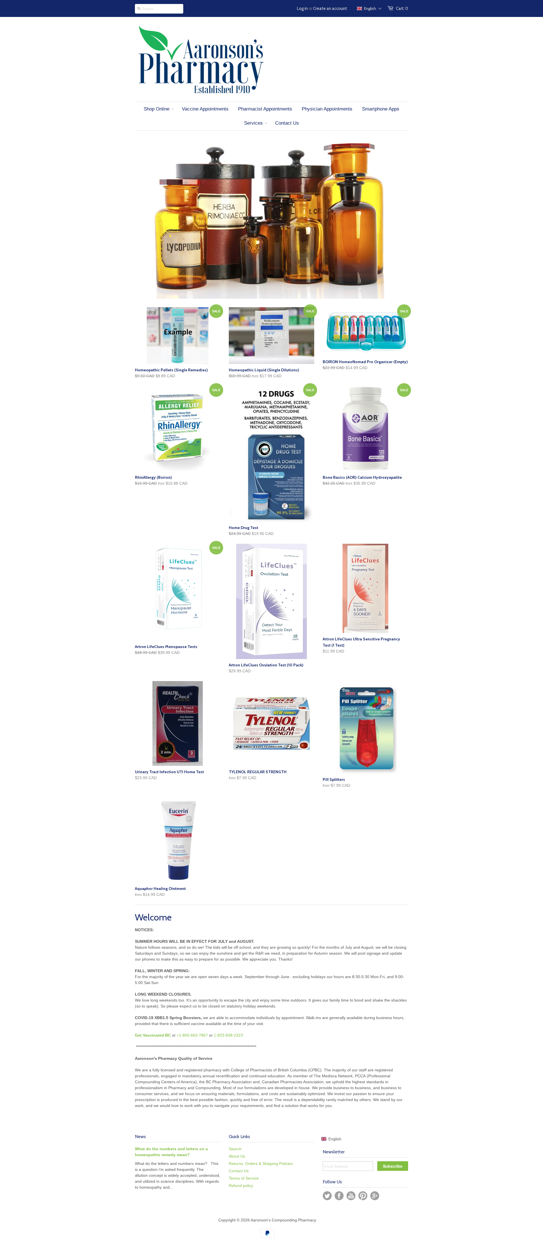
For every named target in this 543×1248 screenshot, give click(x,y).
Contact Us (239, 1171)
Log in (302, 8)
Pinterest (362, 1195)
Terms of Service (244, 1178)
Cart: (402, 8)
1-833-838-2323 (228, 1035)
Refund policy (241, 1185)
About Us (237, 1156)
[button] (369, 8)
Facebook (339, 1195)
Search (235, 1149)
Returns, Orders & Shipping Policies (261, 1163)
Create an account (330, 8)
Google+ (374, 1195)
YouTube (350, 1195)
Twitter (327, 1195)
